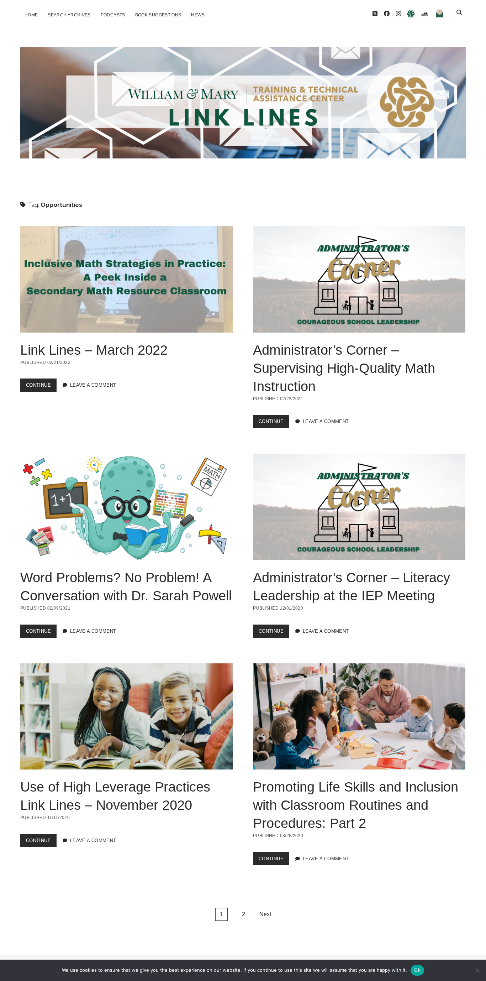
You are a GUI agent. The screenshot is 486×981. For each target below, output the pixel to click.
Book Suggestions (158, 14)
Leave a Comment (93, 385)
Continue (41, 387)
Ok (417, 970)
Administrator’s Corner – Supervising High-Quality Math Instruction (359, 279)
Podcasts (113, 14)
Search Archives (69, 14)
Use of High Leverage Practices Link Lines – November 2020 (126, 716)
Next (265, 914)
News (197, 14)
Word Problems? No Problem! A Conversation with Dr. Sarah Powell (126, 507)
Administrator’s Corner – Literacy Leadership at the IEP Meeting (359, 507)
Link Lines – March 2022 (126, 279)
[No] (477, 970)
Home (31, 14)
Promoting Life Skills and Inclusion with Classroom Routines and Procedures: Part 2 (359, 716)
